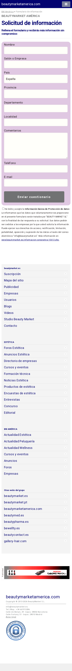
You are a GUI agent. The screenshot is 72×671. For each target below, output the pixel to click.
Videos (9, 313)
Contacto (10, 325)
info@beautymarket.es (17, 607)
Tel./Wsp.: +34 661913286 (18, 609)
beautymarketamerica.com (21, 4)
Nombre (9, 44)
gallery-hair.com (15, 541)
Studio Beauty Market (19, 319)
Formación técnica (17, 374)
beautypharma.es (16, 521)
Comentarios (12, 130)
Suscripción (12, 274)
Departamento (13, 102)
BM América (8, 12)
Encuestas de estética (20, 393)
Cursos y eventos (16, 367)
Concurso (11, 406)
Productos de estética (19, 386)
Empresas (11, 293)
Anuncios (10, 460)
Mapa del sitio (14, 280)
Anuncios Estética (16, 354)
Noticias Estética (16, 380)
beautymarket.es (16, 496)
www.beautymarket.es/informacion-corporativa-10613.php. (30, 240)
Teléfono (10, 163)
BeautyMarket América (21, 16)
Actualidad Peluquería (19, 441)
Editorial (9, 412)
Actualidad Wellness (18, 448)
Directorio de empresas (20, 361)
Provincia (10, 87)
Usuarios (10, 299)
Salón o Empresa (15, 58)
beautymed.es (14, 515)
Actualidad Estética (17, 435)
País (7, 72)
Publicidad (11, 287)
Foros (8, 467)
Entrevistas (12, 399)
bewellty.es (12, 528)
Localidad (10, 116)
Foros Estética (14, 348)
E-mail (8, 177)
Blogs (8, 306)
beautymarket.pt (15, 502)
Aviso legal (11, 617)
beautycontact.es (16, 534)
